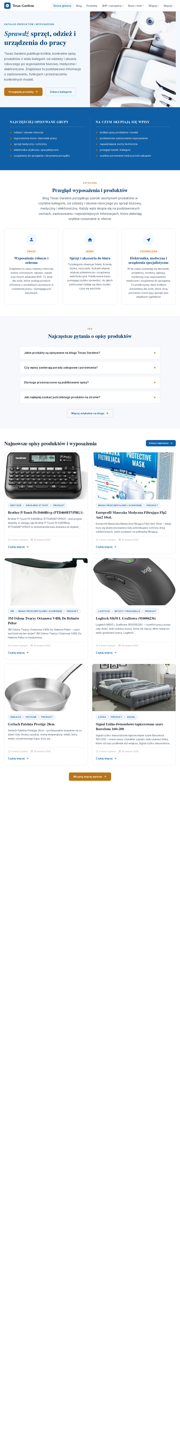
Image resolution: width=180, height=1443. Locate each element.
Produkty (91, 5)
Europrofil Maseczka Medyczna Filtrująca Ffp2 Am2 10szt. (131, 515)
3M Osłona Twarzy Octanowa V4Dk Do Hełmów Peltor (43, 621)
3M (12, 611)
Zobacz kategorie (61, 91)
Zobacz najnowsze (159, 443)
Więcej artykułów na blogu (87, 413)
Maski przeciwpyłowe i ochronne (120, 505)
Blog (79, 5)
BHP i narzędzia (111, 5)
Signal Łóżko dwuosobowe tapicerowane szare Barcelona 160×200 (129, 727)
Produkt (59, 505)
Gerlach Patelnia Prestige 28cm (31, 724)
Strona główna (62, 5)
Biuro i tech (135, 5)
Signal (131, 717)
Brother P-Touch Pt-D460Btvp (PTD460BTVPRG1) (45, 512)
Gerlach (15, 717)
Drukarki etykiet (37, 505)
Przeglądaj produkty (21, 91)
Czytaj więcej (16, 546)
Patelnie (31, 717)
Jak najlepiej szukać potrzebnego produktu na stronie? (62, 397)
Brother (15, 505)
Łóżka (102, 717)
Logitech (104, 611)
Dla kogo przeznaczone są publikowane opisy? (56, 382)
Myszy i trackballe (127, 611)
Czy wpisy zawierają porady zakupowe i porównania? (61, 367)
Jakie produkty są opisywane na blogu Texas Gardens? (62, 352)
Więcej (153, 5)
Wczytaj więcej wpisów (87, 776)
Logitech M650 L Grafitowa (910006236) (126, 618)
